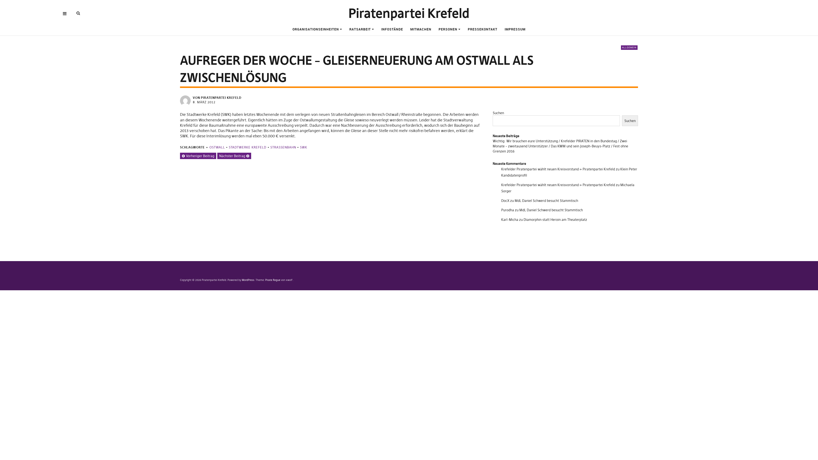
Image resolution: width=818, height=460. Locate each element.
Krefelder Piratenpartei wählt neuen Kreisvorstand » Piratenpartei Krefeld (558, 169)
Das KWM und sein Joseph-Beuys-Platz (580, 146)
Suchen (498, 113)
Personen (448, 29)
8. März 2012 (204, 102)
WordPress (248, 280)
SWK (303, 147)
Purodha (507, 210)
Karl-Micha (509, 219)
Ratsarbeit (360, 29)
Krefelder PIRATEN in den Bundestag (589, 141)
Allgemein (629, 47)
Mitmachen (420, 29)
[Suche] (78, 13)
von (217, 98)
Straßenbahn (283, 147)
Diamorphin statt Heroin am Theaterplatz (555, 219)
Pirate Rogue (272, 280)
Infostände (392, 29)
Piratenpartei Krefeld (409, 13)
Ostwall (217, 147)
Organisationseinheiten (315, 29)
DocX (505, 200)
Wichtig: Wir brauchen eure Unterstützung (525, 141)
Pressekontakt (482, 29)
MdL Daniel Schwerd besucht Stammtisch (546, 200)
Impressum (515, 29)
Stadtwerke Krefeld (247, 147)
